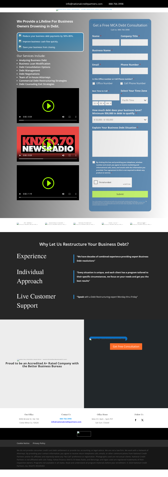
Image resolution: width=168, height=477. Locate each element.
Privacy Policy (141, 201)
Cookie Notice (23, 443)
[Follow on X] (142, 420)
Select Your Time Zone (134, 92)
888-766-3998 (116, 3)
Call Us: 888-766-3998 (120, 30)
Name (96, 36)
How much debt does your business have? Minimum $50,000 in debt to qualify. (117, 112)
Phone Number (131, 64)
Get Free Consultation (126, 346)
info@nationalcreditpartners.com (84, 3)
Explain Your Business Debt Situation (115, 127)
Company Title (130, 36)
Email (96, 64)
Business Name (102, 50)
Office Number (104, 83)
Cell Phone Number (135, 83)
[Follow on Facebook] (135, 420)
